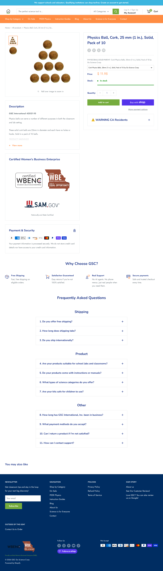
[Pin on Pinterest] (94, 50)
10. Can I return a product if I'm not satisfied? (64, 433)
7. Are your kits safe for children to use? (62, 391)
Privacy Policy (94, 486)
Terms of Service (95, 495)
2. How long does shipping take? (58, 331)
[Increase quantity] (113, 93)
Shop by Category (13, 18)
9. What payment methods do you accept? (63, 424)
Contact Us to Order (13, 529)
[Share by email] (103, 50)
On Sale (31, 18)
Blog (77, 18)
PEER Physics (45, 18)
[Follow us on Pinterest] (69, 546)
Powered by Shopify (12, 563)
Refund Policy (94, 490)
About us (130, 486)
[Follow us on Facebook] (59, 546)
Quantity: (91, 92)
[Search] (116, 11)
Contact (123, 18)
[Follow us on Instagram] (64, 546)
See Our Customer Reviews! (138, 490)
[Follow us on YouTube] (73, 546)
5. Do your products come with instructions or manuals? (70, 373)
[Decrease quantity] (100, 93)
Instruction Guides (62, 18)
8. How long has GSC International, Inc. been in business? (71, 415)
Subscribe (13, 505)
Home (7, 27)
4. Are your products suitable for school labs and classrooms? (73, 363)
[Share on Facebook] (89, 50)
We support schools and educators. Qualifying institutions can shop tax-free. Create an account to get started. (81, 2)
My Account (130, 12)
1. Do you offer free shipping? (56, 321)
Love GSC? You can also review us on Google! (139, 496)
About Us (87, 18)
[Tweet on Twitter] (99, 50)
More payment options (137, 109)
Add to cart (103, 102)
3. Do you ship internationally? (56, 340)
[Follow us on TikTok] (78, 546)
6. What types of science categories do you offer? (67, 382)
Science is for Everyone (106, 18)
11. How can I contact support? (57, 443)
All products (16, 27)
